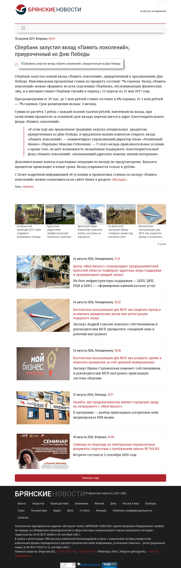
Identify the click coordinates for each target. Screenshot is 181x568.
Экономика (81, 503)
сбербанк (28, 186)
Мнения (99, 503)
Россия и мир (131, 503)
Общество (38, 503)
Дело (113, 503)
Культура (150, 503)
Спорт (21, 510)
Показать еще (90, 478)
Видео (57, 510)
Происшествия (59, 503)
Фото (70, 510)
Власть (22, 503)
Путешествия (39, 510)
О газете (85, 510)
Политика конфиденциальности (132, 510)
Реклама (101, 510)
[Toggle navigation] (23, 28)
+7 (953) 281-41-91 (66, 551)
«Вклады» (119, 179)
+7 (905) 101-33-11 (87, 551)
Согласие (23, 517)
